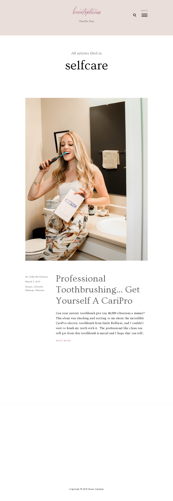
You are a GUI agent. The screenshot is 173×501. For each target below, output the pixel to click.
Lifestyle (38, 286)
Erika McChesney (38, 277)
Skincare (39, 290)
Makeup (29, 290)
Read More (63, 340)
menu (144, 10)
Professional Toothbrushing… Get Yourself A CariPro (98, 289)
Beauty (28, 286)
